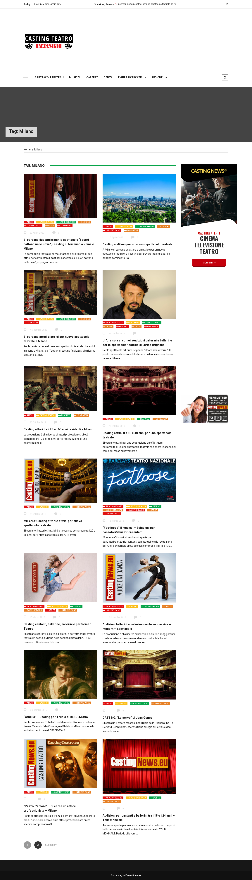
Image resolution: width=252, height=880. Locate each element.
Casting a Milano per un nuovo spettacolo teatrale (137, 244)
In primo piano (34, 226)
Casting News (46, 222)
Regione (157, 77)
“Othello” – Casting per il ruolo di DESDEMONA (56, 717)
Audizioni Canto (114, 506)
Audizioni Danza (114, 323)
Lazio (51, 226)
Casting (44, 507)
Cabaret (92, 77)
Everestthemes (133, 875)
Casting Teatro (67, 222)
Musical (75, 77)
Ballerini (134, 323)
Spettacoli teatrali (49, 77)
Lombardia (66, 226)
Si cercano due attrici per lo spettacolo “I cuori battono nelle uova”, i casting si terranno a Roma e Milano (59, 244)
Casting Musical (114, 510)
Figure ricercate (130, 77)
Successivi (48, 844)
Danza (108, 77)
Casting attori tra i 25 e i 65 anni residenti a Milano (58, 429)
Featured (85, 222)
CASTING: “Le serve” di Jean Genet (127, 717)
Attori (30, 222)
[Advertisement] (161, 39)
